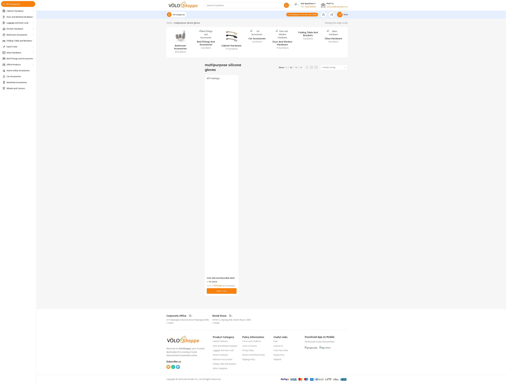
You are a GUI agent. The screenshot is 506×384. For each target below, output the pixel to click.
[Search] (286, 5)
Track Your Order (280, 350)
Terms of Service (249, 346)
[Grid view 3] (311, 67)
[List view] (307, 67)
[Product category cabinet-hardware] (231, 41)
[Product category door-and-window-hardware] (282, 40)
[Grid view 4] (316, 67)
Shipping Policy (248, 359)
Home (169, 22)
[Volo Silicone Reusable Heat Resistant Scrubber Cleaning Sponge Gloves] (222, 176)
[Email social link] (168, 367)
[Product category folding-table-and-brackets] (308, 35)
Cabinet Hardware (220, 341)
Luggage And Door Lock (223, 350)
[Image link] (182, 339)
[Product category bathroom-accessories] (180, 42)
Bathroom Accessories (222, 359)
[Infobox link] (179, 315)
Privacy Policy (248, 350)
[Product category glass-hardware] (333, 37)
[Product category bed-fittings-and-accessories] (205, 40)
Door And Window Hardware (225, 346)
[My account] (323, 14)
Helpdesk (277, 359)
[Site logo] (182, 5)
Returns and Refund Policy (253, 355)
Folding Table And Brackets (224, 364)
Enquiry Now (278, 355)
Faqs (275, 341)
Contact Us (278, 346)
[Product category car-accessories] (257, 37)
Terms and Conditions (251, 341)
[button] (222, 291)
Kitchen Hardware (220, 355)
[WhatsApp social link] (173, 367)
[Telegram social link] (178, 367)
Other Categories (220, 368)
